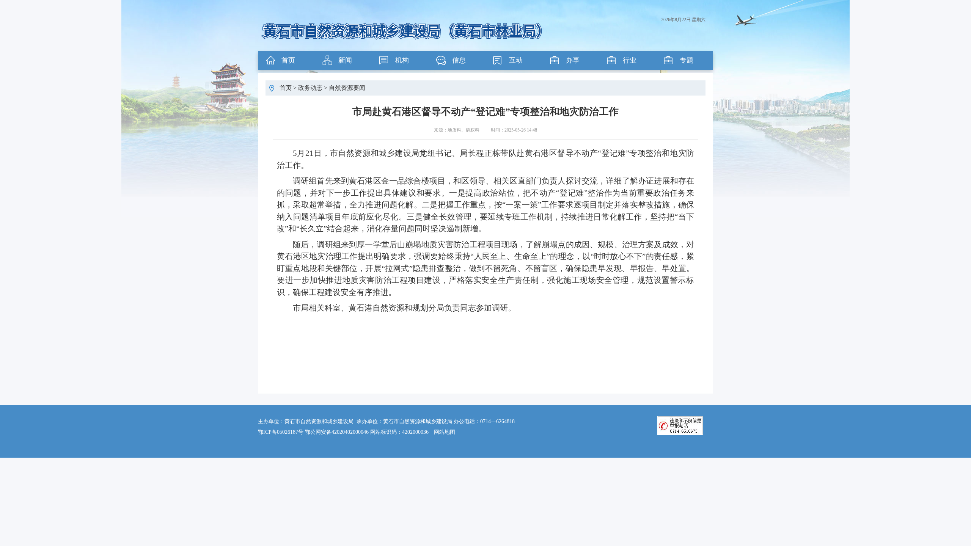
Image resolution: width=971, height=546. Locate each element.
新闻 (345, 60)
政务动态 (310, 88)
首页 (288, 60)
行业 (629, 60)
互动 (516, 60)
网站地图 (444, 432)
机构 (402, 60)
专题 (686, 60)
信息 (459, 60)
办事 (573, 60)
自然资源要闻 (347, 88)
